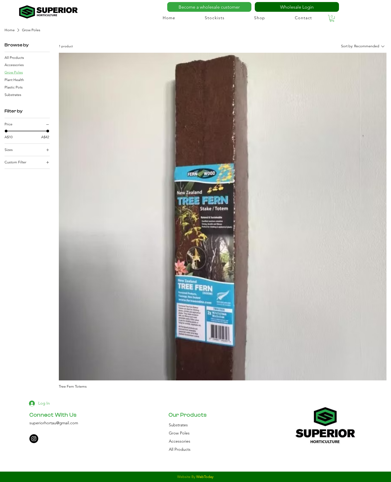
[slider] (6, 131)
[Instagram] (33, 438)
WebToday (204, 477)
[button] (332, 18)
